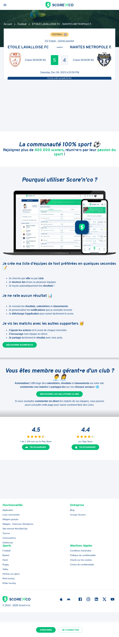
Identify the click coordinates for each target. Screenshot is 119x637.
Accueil (8, 24)
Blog (72, 510)
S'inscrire (46, 630)
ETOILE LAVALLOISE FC (28, 47)
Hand (5, 560)
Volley (5, 569)
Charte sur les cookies (81, 560)
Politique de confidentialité (83, 555)
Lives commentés (11, 514)
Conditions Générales (80, 550)
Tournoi (6, 533)
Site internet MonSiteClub (14, 528)
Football (22, 24)
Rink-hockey (8, 578)
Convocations (9, 538)
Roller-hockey (9, 583)
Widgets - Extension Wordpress (17, 524)
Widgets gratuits (10, 519)
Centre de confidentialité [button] (82, 564)
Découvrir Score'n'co (19, 345)
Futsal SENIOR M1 (35, 60)
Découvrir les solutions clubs (59, 394)
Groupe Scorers (78, 514)
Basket (5, 555)
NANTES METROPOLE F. (90, 47)
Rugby (5, 564)
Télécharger (37, 447)
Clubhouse (7, 542)
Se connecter (70, 630)
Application (7, 510)
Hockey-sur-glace (11, 574)
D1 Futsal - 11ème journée (59, 41)
